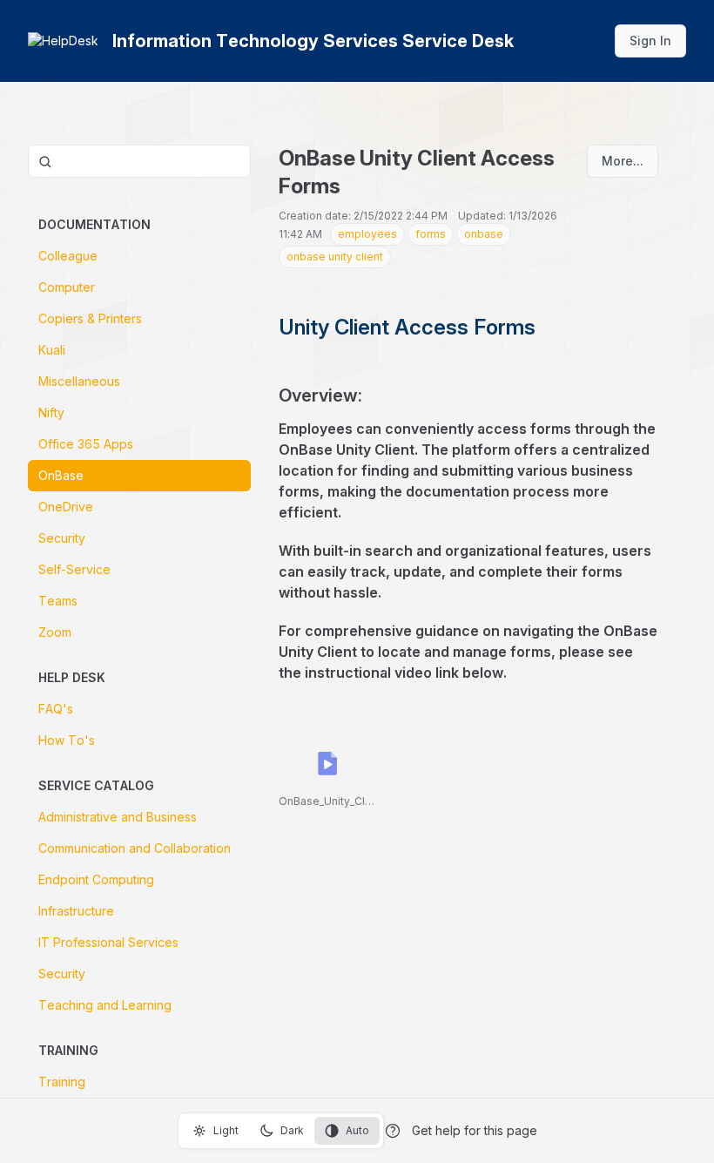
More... (622, 160)
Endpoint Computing (96, 879)
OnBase (61, 475)
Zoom (54, 632)
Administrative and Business (117, 816)
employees (367, 233)
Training (61, 1081)
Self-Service (74, 569)
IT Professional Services (108, 942)
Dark (292, 1130)
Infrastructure (76, 910)
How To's (66, 740)
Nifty (51, 412)
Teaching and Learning (105, 1004)
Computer (66, 287)
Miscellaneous (79, 381)
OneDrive (65, 506)
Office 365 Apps (85, 443)
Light (226, 1130)
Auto (357, 1130)
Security (61, 538)
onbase (483, 233)
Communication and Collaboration (134, 848)
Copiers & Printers (90, 318)
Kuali (51, 349)
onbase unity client (334, 256)
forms (430, 233)
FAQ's (55, 708)
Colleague (68, 255)
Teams (57, 600)
